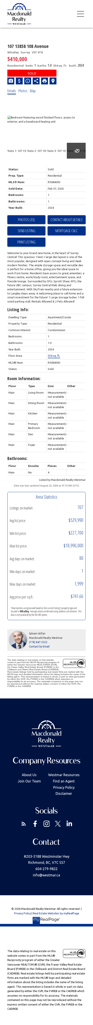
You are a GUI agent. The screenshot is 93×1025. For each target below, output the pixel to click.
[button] (24, 824)
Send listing (26, 230)
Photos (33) (26, 219)
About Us (29, 775)
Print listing (26, 242)
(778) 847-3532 (38, 642)
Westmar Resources (64, 775)
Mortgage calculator (67, 231)
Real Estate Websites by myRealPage (56, 913)
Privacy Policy (64, 787)
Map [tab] (33, 90)
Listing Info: (18, 309)
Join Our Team (29, 781)
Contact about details (67, 219)
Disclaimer (64, 793)
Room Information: (24, 378)
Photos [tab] (22, 90)
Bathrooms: (17, 458)
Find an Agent (64, 781)
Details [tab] (11, 90)
